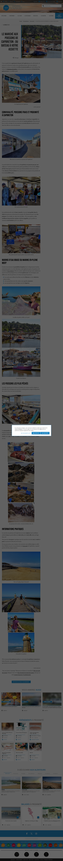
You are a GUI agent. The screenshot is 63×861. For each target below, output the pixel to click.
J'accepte (45, 433)
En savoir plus (26, 433)
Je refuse (36, 433)
